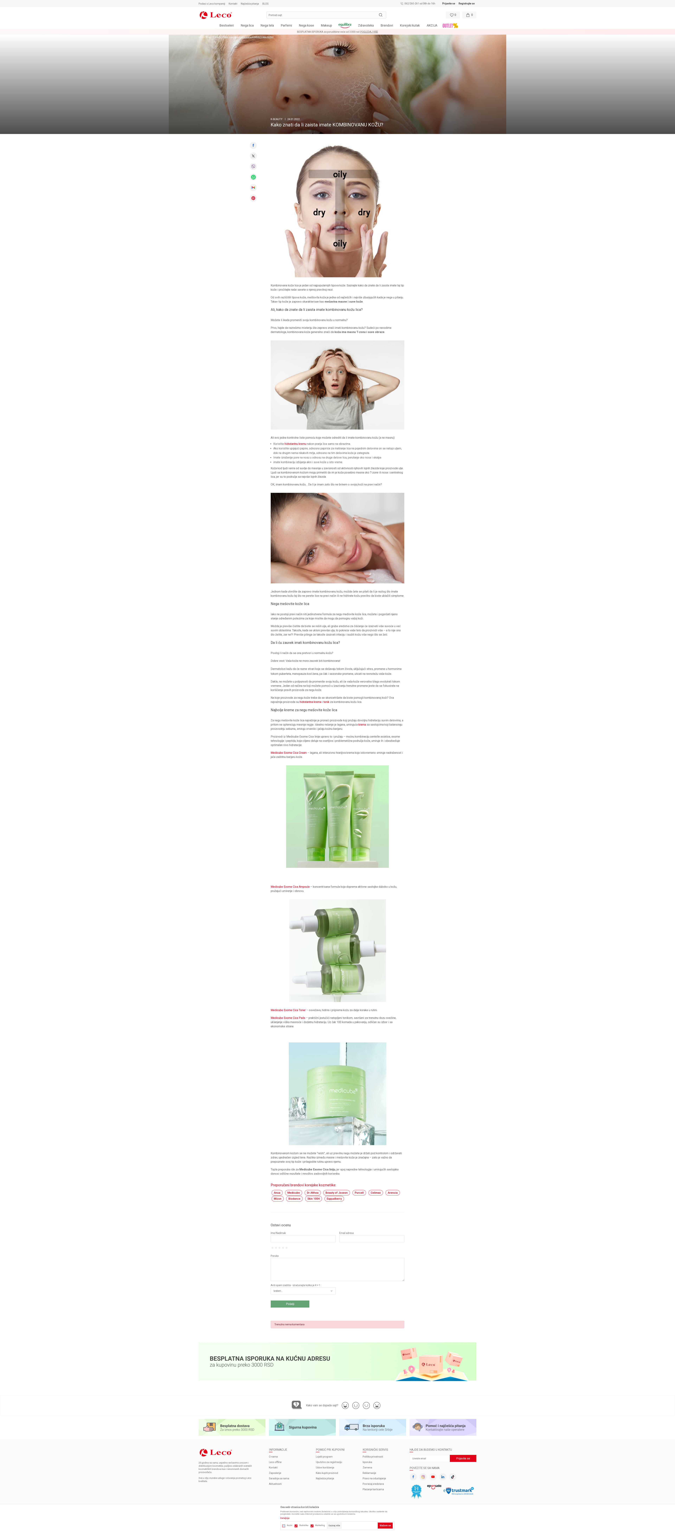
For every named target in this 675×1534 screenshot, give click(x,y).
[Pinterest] (253, 198)
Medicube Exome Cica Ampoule (290, 886)
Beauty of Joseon (337, 1192)
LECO (201, 37)
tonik (326, 702)
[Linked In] (442, 1476)
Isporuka (367, 1462)
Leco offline (275, 1462)
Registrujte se (467, 3)
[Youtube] (432, 1476)
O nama (273, 1456)
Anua (277, 1192)
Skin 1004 (313, 1198)
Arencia (393, 1192)
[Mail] (253, 187)
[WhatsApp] (253, 177)
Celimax (376, 1192)
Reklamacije (369, 1473)
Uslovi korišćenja (325, 1467)
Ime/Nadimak (278, 1233)
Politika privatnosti (373, 1456)
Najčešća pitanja (325, 1478)
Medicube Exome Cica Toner (288, 1010)
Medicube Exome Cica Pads (288, 1018)
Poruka (275, 1256)
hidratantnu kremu (295, 444)
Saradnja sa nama (279, 1478)
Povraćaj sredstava (373, 1483)
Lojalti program (324, 1456)
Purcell (359, 1192)
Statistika (303, 1525)
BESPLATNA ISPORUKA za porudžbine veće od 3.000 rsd (328, 31)
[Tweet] (253, 155)
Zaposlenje (275, 1473)
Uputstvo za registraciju (329, 1462)
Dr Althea (313, 1192)
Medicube (293, 1192)
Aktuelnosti (275, 1483)
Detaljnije (285, 1518)
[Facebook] (253, 145)
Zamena (367, 1467)
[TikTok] (452, 1476)
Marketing (320, 1525)
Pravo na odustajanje (374, 1478)
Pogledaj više (369, 31)
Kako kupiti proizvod (327, 1473)
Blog (208, 37)
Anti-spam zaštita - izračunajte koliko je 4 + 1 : (296, 1285)
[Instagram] (423, 1476)
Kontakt (273, 1467)
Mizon (277, 1198)
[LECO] (216, 14)
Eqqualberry (334, 1198)
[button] (326, 14)
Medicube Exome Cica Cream (289, 752)
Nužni (289, 1525)
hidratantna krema (310, 702)
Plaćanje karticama (373, 1489)
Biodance (294, 1198)
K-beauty (217, 37)
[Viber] (253, 166)
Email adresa (346, 1233)
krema (362, 724)
